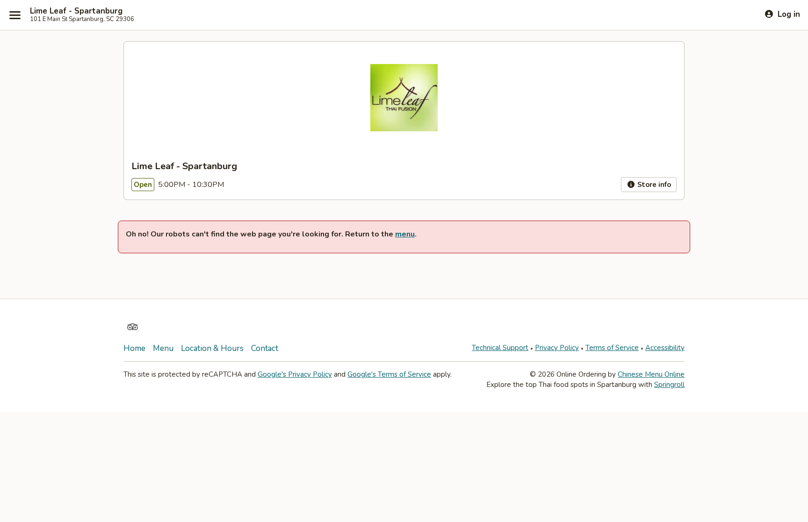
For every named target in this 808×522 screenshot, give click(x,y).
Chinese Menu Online (651, 374)
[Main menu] (15, 15)
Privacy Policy (557, 347)
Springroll (669, 384)
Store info (653, 184)
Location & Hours (212, 348)
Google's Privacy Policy (295, 374)
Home (134, 348)
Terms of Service (612, 347)
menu (405, 234)
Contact (264, 348)
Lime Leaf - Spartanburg (76, 11)
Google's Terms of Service (389, 374)
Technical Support (500, 347)
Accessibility (665, 347)
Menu (163, 348)
